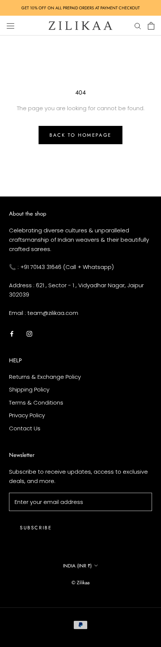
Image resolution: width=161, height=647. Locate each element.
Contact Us (24, 428)
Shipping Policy (29, 389)
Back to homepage (80, 135)
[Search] (137, 25)
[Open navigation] (10, 25)
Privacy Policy (27, 415)
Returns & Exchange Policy (45, 377)
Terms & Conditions (36, 402)
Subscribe (36, 527)
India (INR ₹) (77, 565)
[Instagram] (29, 333)
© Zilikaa (80, 582)
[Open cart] (151, 26)
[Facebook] (12, 333)
